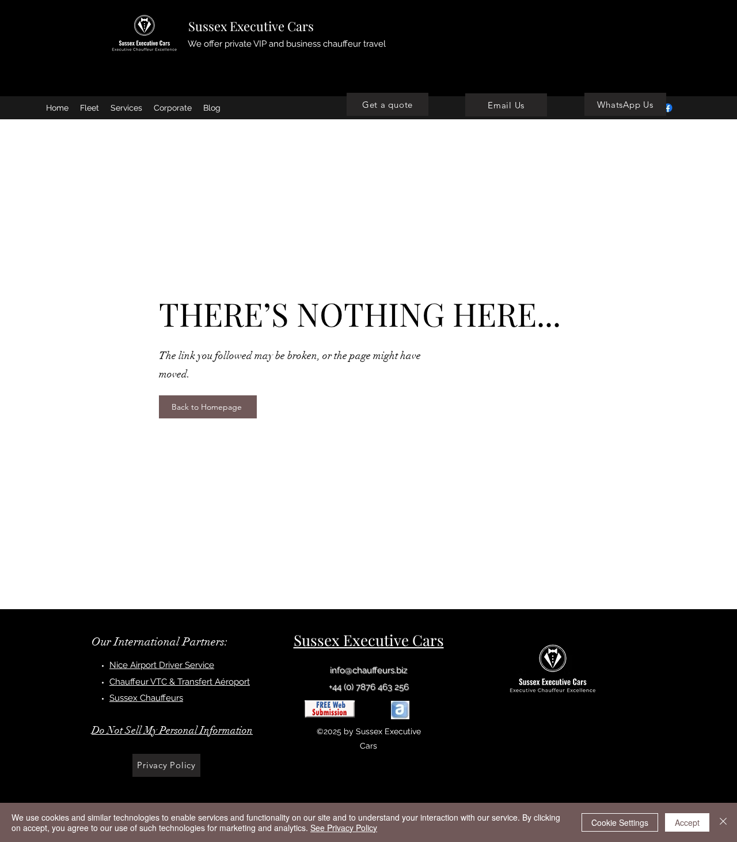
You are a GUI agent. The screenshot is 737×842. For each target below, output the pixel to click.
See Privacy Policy (343, 827)
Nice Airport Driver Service (161, 665)
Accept (687, 822)
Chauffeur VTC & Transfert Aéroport (179, 682)
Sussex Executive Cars (251, 26)
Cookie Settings (619, 822)
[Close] (723, 822)
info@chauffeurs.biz (368, 670)
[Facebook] (668, 108)
